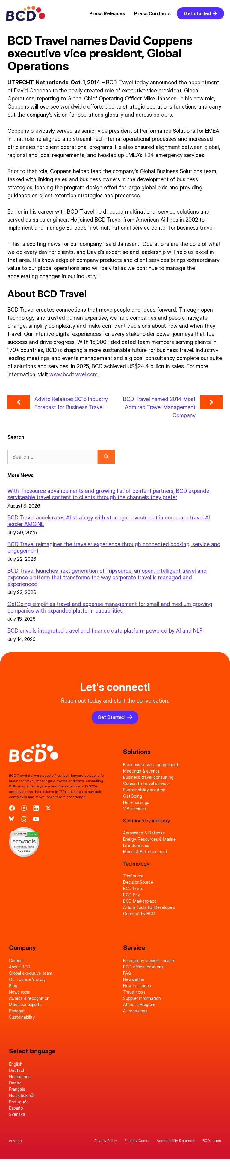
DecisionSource (138, 882)
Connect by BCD (139, 913)
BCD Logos (211, 1140)
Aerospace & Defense (144, 832)
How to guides (137, 985)
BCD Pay (131, 894)
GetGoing (132, 796)
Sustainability (22, 1017)
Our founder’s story (27, 979)
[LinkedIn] (36, 808)
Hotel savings (136, 802)
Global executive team (30, 973)
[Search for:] (52, 457)
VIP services (134, 808)
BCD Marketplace (140, 901)
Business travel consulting (148, 777)
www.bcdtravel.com (73, 374)
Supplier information (142, 998)
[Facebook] (12, 808)
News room (19, 991)
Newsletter (133, 979)
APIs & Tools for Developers (149, 907)
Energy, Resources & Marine (149, 839)
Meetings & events (141, 770)
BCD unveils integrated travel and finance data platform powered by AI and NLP (105, 630)
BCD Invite (133, 888)
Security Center (136, 1140)
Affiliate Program (139, 1004)
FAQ (127, 973)
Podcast (17, 1010)
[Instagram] (24, 808)
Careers (16, 960)
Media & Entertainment (145, 851)
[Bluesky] (12, 819)
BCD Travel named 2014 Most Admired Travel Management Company (159, 407)
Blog (13, 985)
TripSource (133, 875)
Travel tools (134, 991)
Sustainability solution (144, 789)
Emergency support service (148, 960)
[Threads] (24, 819)
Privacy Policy (105, 1140)
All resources (135, 1010)
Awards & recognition (29, 998)
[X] (48, 808)
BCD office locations (143, 966)
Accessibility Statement (176, 1140)
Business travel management (150, 764)
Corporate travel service (146, 783)
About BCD (19, 966)
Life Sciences (136, 845)
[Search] (106, 457)
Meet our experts (25, 1004)
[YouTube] (36, 819)
